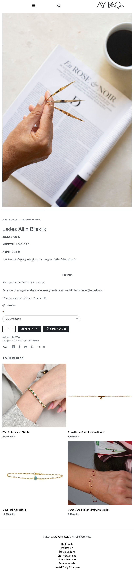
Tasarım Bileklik (31, 219)
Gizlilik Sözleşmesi (67, 555)
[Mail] (38, 346)
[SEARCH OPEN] (59, 5)
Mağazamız (67, 547)
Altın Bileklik (9, 219)
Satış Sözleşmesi (67, 559)
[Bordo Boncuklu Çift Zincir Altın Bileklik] (100, 473)
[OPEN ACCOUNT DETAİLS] (122, 5)
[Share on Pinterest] (31, 346)
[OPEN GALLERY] (67, 110)
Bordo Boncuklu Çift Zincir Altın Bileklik (88, 509)
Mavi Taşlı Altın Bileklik (14, 509)
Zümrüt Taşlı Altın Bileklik (15, 432)
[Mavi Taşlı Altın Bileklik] (34, 473)
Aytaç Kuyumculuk (60, 536)
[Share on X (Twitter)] (13, 346)
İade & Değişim (67, 551)
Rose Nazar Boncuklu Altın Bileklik (86, 432)
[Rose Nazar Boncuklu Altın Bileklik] (100, 395)
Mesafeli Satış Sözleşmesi (67, 567)
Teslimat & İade (67, 563)
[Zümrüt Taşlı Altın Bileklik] (34, 395)
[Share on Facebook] (19, 346)
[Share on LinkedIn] (25, 346)
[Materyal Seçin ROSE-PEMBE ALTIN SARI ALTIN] (41, 318)
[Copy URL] (44, 346)
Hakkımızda (67, 543)
